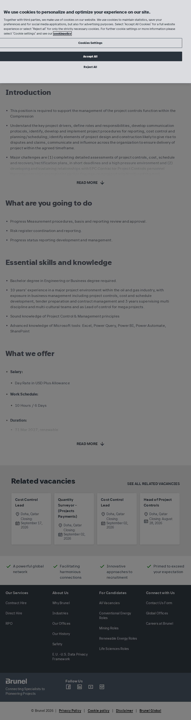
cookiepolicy (62, 33)
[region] (95, 41)
